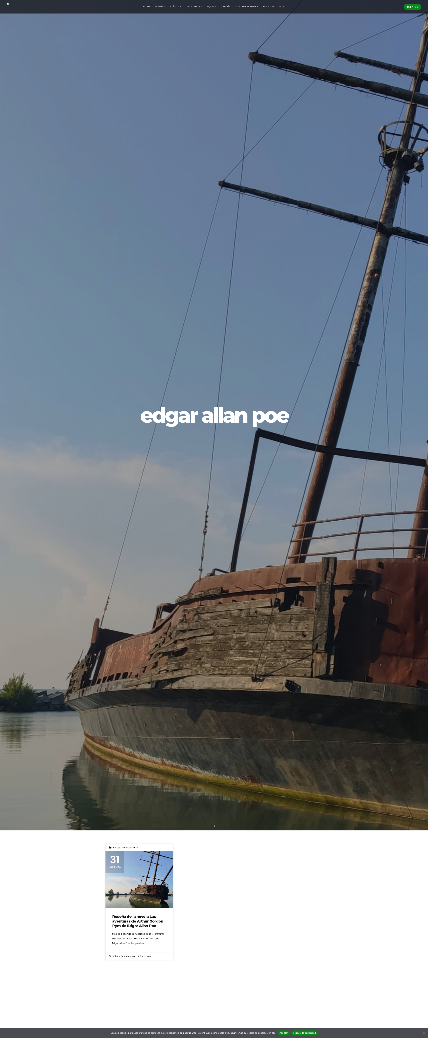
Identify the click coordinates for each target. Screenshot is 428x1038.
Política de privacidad (304, 1032)
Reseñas (133, 847)
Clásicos (124, 847)
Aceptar (284, 1032)
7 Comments (144, 956)
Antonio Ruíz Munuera (124, 956)
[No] (423, 1033)
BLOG (116, 847)
